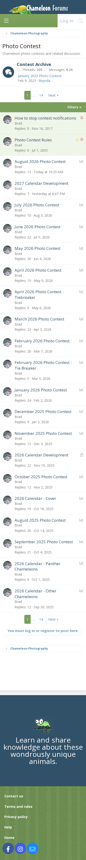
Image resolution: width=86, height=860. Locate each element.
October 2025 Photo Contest (41, 476)
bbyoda (44, 80)
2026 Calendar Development (41, 455)
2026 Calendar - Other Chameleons (35, 593)
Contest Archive (34, 64)
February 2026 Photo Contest (42, 341)
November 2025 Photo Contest (43, 433)
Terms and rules (18, 806)
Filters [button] (73, 107)
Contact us (13, 796)
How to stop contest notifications (45, 118)
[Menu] (6, 21)
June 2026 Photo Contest (37, 226)
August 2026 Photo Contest (40, 161)
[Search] (81, 20)
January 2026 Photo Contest (41, 390)
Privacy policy (16, 816)
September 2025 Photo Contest (44, 541)
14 (41, 95)
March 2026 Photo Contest (39, 319)
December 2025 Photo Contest (43, 411)
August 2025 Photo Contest (40, 520)
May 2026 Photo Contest (37, 248)
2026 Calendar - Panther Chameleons (37, 566)
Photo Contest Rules (33, 140)
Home (9, 837)
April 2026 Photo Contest (38, 270)
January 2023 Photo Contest (40, 76)
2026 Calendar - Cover (35, 498)
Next (52, 95)
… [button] (33, 95)
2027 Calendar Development (41, 183)
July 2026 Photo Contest (37, 205)
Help (8, 827)
